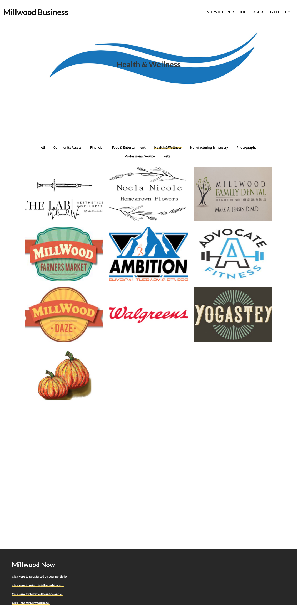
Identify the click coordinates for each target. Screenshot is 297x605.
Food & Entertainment (129, 147)
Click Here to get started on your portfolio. (39, 576)
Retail (167, 156)
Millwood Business (35, 12)
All (43, 147)
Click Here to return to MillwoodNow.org (37, 585)
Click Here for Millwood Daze (30, 603)
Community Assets (67, 147)
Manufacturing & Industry (209, 147)
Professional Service (140, 156)
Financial (96, 147)
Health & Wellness (168, 147)
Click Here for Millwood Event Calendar (37, 594)
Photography (246, 147)
